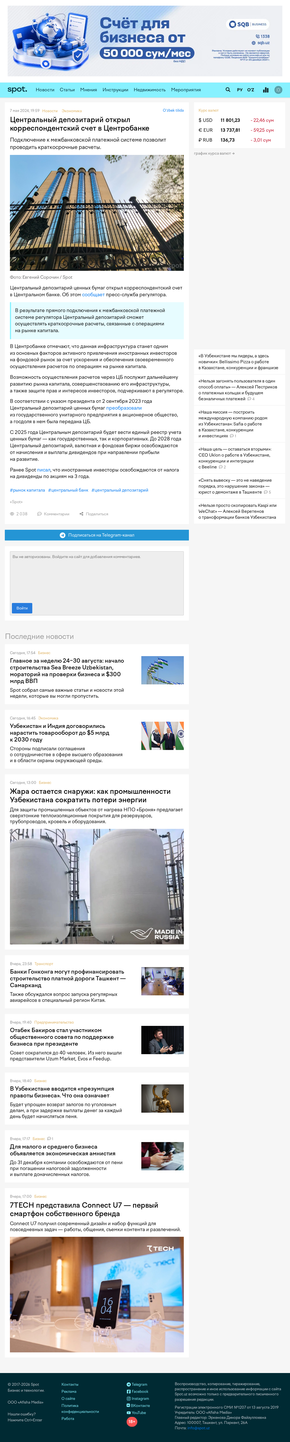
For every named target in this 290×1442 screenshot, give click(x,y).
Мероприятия (186, 89)
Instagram (140, 1398)
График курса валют (213, 153)
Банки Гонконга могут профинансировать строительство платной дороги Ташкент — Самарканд (68, 978)
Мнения (88, 89)
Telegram (139, 1384)
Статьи (67, 89)
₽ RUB (205, 140)
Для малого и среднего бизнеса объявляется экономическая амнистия (63, 1150)
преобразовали (124, 408)
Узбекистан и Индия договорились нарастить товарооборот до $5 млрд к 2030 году (59, 733)
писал (43, 470)
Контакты (69, 1384)
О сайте (68, 1398)
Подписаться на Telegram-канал (100, 535)
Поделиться (96, 514)
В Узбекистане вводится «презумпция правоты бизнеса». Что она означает (62, 1092)
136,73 (228, 140)
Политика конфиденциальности (80, 1409)
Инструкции (115, 89)
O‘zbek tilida (173, 110)
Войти (22, 608)
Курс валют (209, 110)
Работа (67, 1419)
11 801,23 (230, 120)
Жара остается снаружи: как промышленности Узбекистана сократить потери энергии (90, 795)
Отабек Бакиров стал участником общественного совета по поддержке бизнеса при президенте (62, 1037)
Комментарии (56, 514)
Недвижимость (150, 89)
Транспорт (44, 964)
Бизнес (44, 653)
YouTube (138, 1413)
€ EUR (206, 130)
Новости (45, 89)
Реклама (68, 1391)
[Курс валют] (266, 90)
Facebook (139, 1391)
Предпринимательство (54, 1022)
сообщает (93, 294)
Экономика (48, 718)
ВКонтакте (140, 1406)
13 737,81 (230, 130)
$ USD (205, 120)
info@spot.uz (198, 1428)
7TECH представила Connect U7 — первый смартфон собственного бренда (84, 1209)
